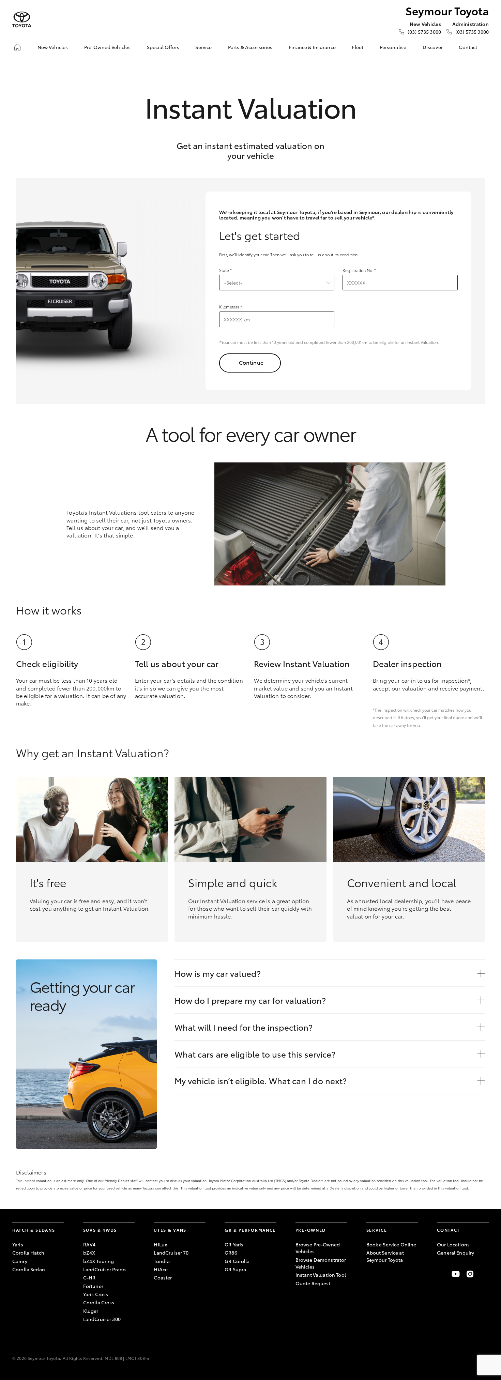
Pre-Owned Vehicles (107, 47)
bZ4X (89, 1252)
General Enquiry (455, 1252)
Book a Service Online (391, 1244)
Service (203, 47)
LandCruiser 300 (102, 1319)
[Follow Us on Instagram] (470, 1274)
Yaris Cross (95, 1294)
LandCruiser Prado (104, 1269)
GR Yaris (234, 1244)
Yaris (17, 1244)
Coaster (163, 1277)
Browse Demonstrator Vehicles (320, 1263)
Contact (468, 47)
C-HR (89, 1277)
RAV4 (89, 1244)
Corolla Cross (99, 1302)
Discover (433, 47)
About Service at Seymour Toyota (385, 1256)
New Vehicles (52, 47)
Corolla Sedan (28, 1269)
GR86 (231, 1252)
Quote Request (313, 1283)
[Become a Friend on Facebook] (441, 1274)
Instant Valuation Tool (320, 1274)
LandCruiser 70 (171, 1252)
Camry (19, 1261)
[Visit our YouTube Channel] (456, 1274)
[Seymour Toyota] (21, 20)
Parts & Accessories (250, 47)
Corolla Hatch (28, 1252)
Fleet (357, 47)
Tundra (162, 1261)
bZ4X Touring (98, 1261)
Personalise (393, 47)
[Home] (17, 47)
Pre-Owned (310, 1230)
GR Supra (235, 1269)
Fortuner (93, 1286)
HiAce (161, 1269)
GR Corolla (237, 1261)
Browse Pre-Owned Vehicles (317, 1248)
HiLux (160, 1244)
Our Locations (453, 1244)
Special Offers (163, 47)
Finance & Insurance (312, 47)
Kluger (90, 1310)
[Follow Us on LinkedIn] (485, 1274)
